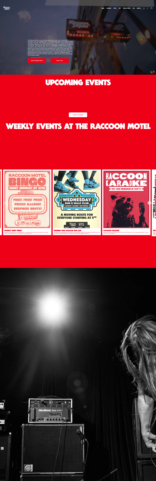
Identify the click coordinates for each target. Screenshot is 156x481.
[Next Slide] (153, 448)
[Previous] (6, 203)
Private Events (126, 8)
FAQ (134, 8)
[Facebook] (147, 8)
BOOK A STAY (59, 60)
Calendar (109, 8)
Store (115, 8)
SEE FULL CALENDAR (78, 115)
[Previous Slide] (2, 448)
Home (103, 8)
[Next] (149, 203)
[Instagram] (143, 8)
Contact (139, 8)
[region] (78, 202)
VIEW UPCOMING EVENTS (37, 60)
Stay (120, 8)
